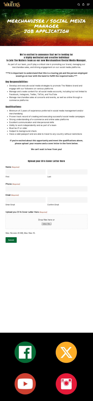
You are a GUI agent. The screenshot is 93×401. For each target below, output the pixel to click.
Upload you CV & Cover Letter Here (26, 212)
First (7, 176)
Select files (46, 224)
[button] (88, 4)
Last (49, 176)
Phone (13, 184)
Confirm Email (53, 204)
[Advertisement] (46, 285)
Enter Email (10, 204)
